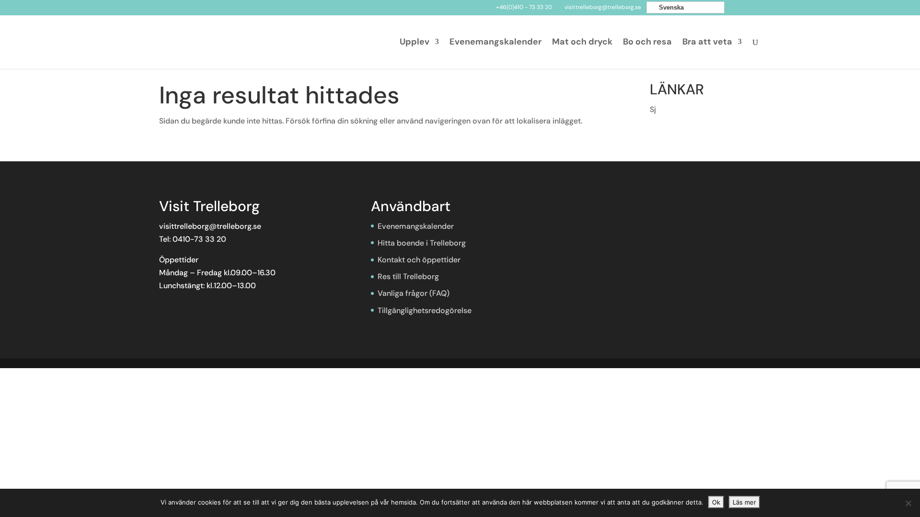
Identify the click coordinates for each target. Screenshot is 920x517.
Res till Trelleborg (408, 276)
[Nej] (908, 503)
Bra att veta (707, 42)
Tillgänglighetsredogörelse (425, 310)
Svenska (670, 7)
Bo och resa (647, 42)
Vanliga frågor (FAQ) (413, 293)
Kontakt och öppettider (419, 260)
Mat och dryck (582, 42)
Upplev (414, 42)
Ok (716, 502)
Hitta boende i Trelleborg (422, 243)
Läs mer (744, 502)
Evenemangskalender (495, 42)
